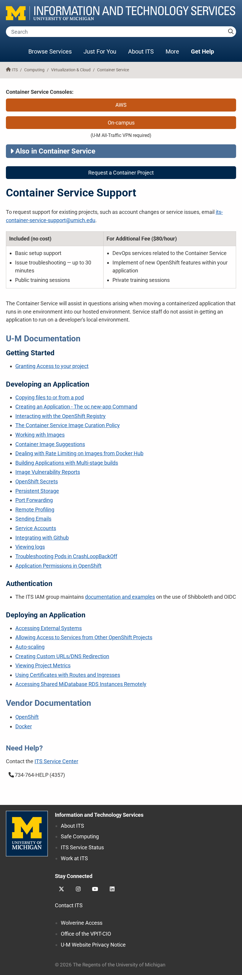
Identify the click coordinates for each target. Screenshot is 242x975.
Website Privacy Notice (93, 945)
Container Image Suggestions (50, 444)
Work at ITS (74, 858)
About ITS (141, 51)
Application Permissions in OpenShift (58, 566)
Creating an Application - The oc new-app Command (76, 406)
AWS (121, 105)
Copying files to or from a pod (49, 397)
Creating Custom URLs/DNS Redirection (62, 656)
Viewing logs (30, 547)
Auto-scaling (30, 647)
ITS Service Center (56, 761)
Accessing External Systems (48, 628)
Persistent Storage (37, 491)
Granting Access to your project (52, 366)
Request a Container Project (121, 173)
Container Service (113, 69)
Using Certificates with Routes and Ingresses (67, 675)
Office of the (86, 934)
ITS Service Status (82, 847)
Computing (34, 69)
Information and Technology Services (99, 815)
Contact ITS (69, 905)
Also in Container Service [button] (55, 151)
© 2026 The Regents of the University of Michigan (110, 965)
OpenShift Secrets (36, 481)
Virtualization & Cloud (71, 69)
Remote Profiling (34, 509)
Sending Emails (33, 519)
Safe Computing (80, 836)
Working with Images (40, 435)
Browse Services (50, 51)
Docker (23, 726)
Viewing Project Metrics (43, 665)
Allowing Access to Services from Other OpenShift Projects (83, 637)
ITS (15, 69)
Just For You (100, 51)
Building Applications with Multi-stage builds (66, 463)
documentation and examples (120, 597)
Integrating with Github (42, 538)
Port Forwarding (34, 500)
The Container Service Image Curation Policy (67, 425)
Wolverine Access (81, 923)
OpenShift (27, 717)
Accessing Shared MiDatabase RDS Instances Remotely (80, 684)
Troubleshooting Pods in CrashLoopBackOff (66, 556)
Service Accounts (35, 528)
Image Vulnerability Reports (47, 472)
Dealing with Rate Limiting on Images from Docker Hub (79, 453)
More (175, 51)
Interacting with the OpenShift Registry (60, 416)
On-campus (121, 123)
